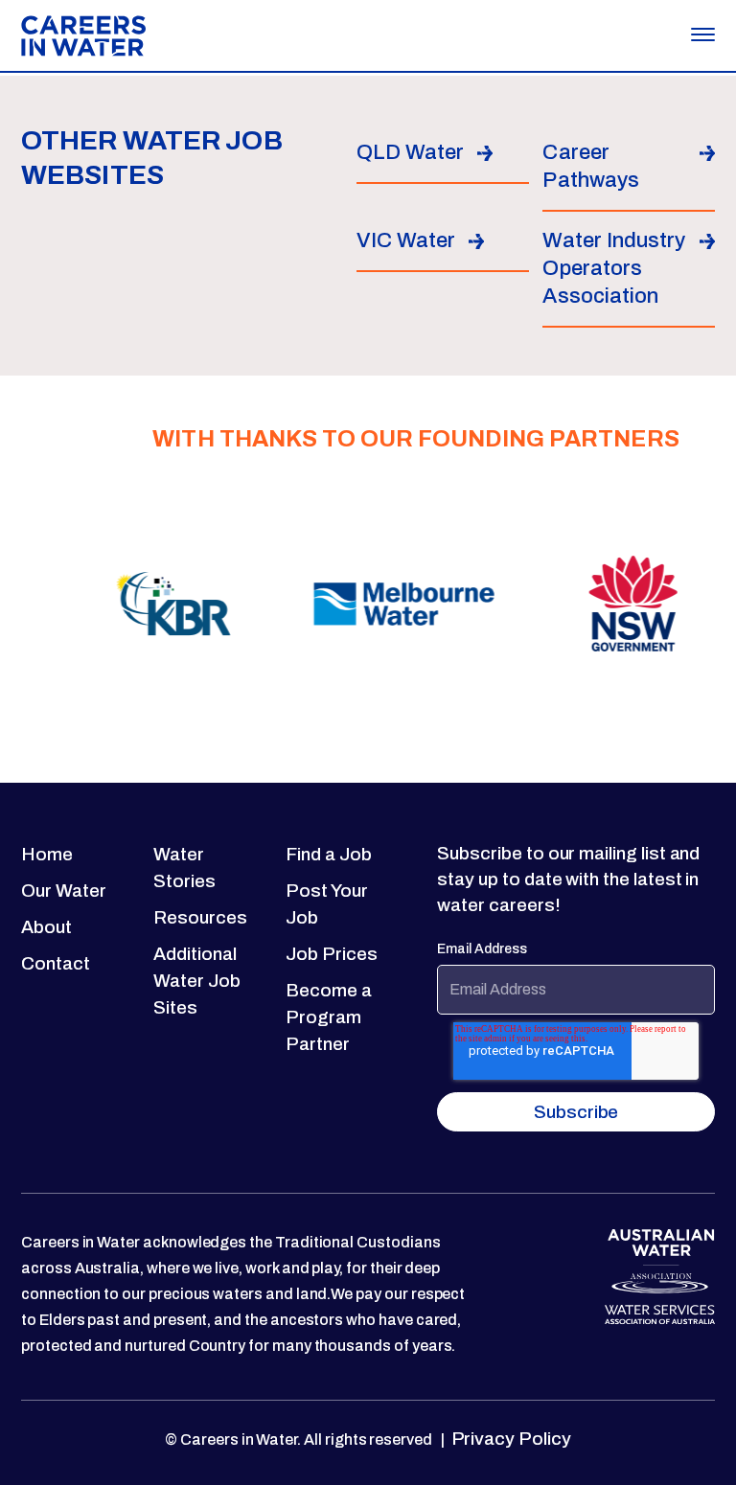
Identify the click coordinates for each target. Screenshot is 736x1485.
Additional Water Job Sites (196, 980)
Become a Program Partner (329, 1017)
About (46, 927)
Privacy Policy (509, 1438)
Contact (55, 963)
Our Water (63, 890)
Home (47, 854)
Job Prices (331, 954)
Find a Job (328, 854)
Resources (199, 917)
